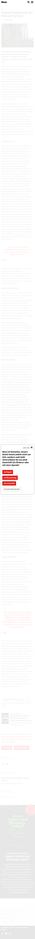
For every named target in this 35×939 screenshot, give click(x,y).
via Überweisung (10, 478)
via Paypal (8, 472)
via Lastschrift (9, 483)
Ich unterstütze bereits (12, 489)
